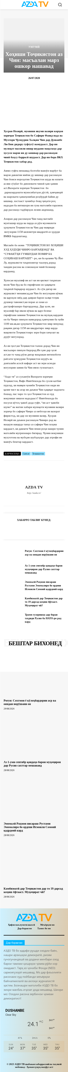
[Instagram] (21, 499)
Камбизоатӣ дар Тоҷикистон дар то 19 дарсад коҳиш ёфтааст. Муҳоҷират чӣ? (44, 602)
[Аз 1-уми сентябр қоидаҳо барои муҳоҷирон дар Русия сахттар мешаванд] (13, 569)
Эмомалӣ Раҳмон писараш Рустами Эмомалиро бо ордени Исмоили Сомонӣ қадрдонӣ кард (44, 585)
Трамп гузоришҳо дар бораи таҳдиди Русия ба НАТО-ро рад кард (43, 618)
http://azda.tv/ (34, 493)
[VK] (49, 529)
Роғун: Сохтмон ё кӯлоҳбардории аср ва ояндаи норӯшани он (30, 702)
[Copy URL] (7, 529)
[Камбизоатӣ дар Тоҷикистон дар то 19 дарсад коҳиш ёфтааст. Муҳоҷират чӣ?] (13, 602)
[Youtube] (53, 499)
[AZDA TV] (34, 472)
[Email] (57, 529)
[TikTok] (34, 499)
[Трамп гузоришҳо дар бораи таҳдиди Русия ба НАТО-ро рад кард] (13, 618)
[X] (40, 499)
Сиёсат (26, 453)
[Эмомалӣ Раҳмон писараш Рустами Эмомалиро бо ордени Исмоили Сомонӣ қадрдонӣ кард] (13, 585)
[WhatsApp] (46, 499)
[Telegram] (27, 499)
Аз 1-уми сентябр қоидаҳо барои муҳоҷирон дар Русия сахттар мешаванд (43, 569)
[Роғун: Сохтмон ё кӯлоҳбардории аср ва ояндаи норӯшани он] (13, 553)
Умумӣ (34, 47)
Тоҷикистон (38, 453)
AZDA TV (34, 487)
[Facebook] (15, 499)
